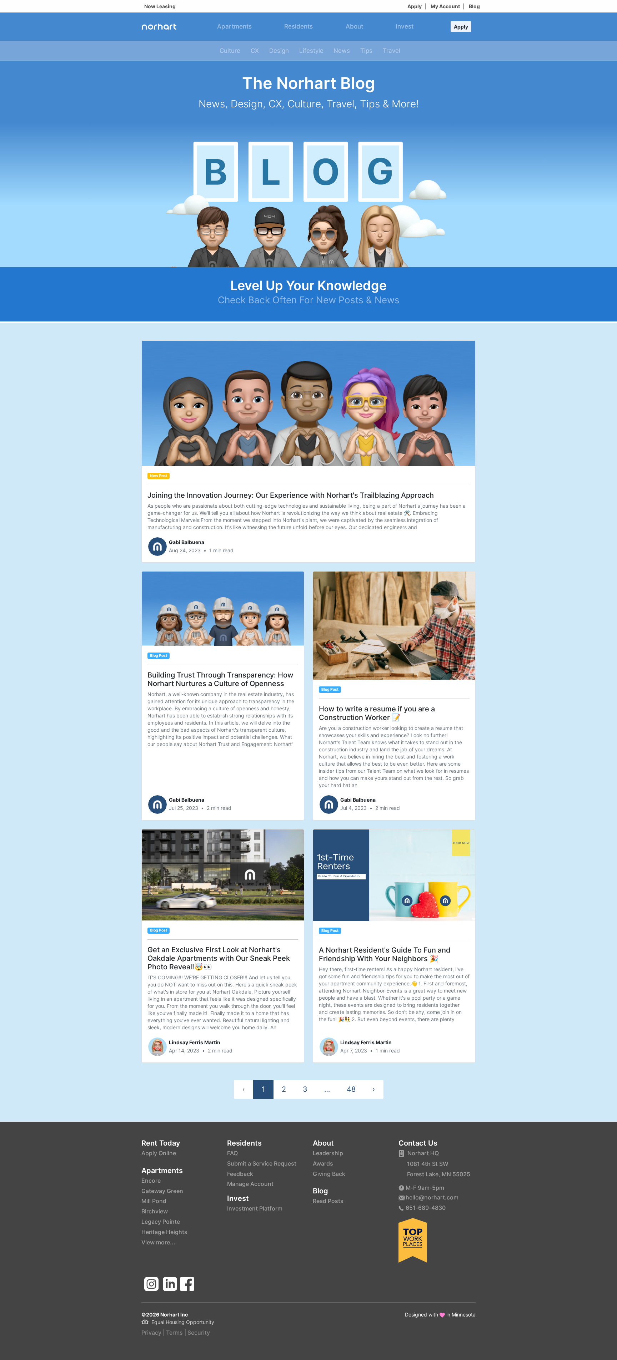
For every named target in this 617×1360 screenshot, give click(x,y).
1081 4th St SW (427, 1163)
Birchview (154, 1211)
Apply (414, 6)
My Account (445, 6)
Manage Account (250, 1183)
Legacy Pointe (160, 1221)
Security (198, 1332)
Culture (230, 50)
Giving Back (329, 1173)
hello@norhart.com (432, 1197)
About (354, 26)
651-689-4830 (426, 1207)
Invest (404, 26)
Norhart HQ (423, 1153)
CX (255, 50)
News (341, 50)
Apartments (234, 26)
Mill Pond (153, 1200)
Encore (151, 1180)
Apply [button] (461, 27)
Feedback (240, 1173)
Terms (174, 1332)
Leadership (328, 1153)
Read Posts (328, 1200)
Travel (391, 50)
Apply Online (158, 1153)
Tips (366, 50)
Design (279, 50)
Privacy (151, 1332)
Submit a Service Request (261, 1163)
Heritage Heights (164, 1231)
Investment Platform (254, 1208)
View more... (158, 1242)
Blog (474, 6)
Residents (298, 26)
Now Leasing (160, 6)
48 (351, 1089)
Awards (323, 1163)
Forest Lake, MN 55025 (438, 1174)
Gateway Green (162, 1190)
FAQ (232, 1153)
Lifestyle (311, 50)
